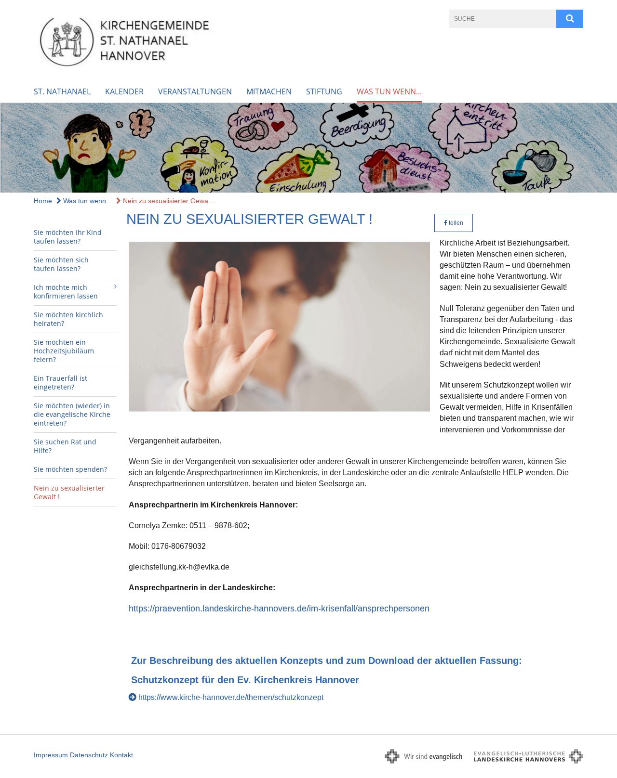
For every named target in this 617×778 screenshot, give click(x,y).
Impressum (51, 755)
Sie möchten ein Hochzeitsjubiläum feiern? (64, 350)
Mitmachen (269, 91)
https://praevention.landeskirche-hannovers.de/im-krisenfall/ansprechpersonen (279, 608)
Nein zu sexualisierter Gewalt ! (69, 492)
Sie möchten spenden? (70, 469)
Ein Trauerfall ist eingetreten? (60, 382)
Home (43, 201)
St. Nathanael (62, 91)
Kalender (124, 91)
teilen (455, 223)
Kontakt (121, 755)
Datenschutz (89, 755)
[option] (308, 148)
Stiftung (324, 91)
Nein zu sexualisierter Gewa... (167, 201)
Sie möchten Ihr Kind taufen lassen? (68, 237)
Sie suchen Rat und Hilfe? (65, 446)
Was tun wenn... (389, 91)
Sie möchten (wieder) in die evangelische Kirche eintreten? (72, 414)
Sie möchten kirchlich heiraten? (68, 319)
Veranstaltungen (195, 91)
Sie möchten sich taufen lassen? (61, 264)
